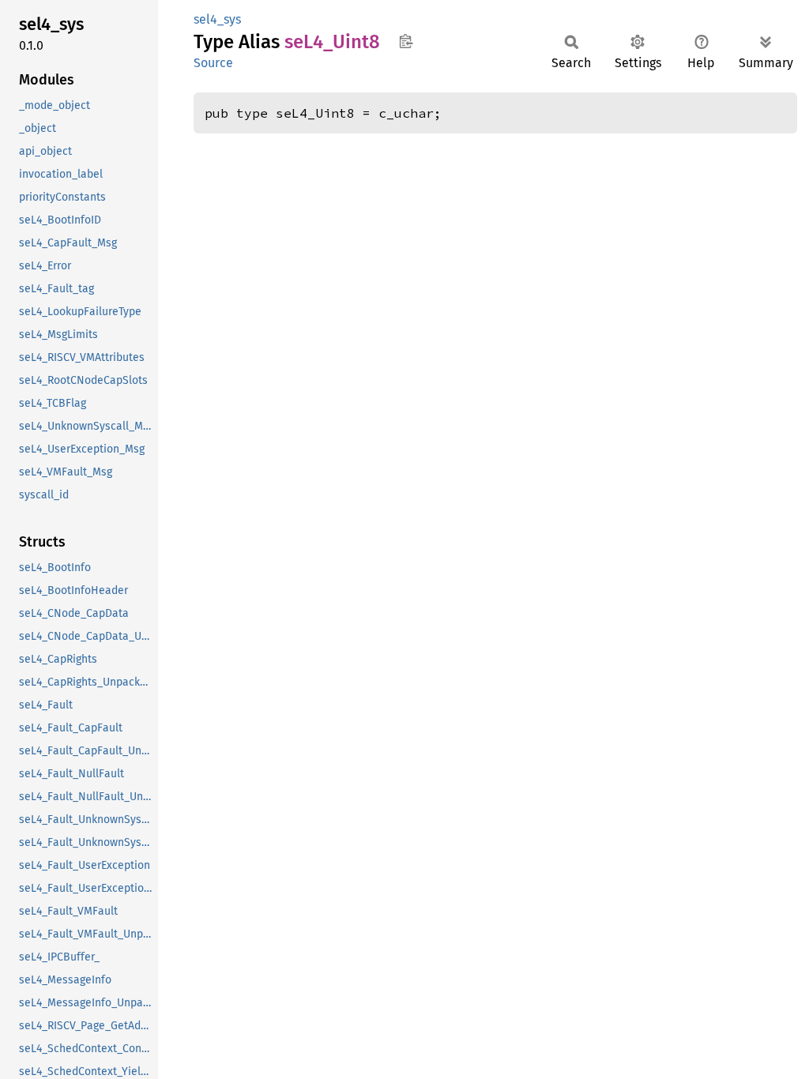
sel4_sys (217, 19)
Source (213, 62)
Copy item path (406, 41)
